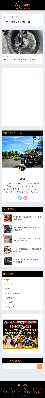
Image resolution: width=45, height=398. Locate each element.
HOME (23, 384)
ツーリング (8, 284)
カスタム (7, 280)
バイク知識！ (9, 302)
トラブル (7, 289)
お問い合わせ (37, 392)
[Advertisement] (22, 98)
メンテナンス (9, 307)
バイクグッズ (9, 298)
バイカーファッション (12, 293)
